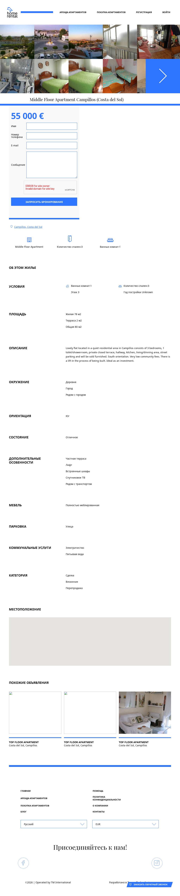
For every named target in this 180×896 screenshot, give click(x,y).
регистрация (144, 12)
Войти (166, 12)
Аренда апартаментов (73, 12)
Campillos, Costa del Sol (28, 227)
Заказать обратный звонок (151, 884)
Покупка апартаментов (111, 12)
